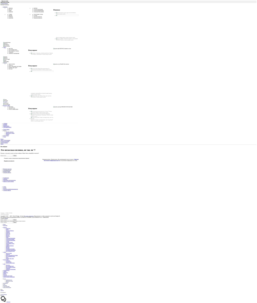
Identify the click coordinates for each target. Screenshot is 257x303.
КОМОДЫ (8, 232)
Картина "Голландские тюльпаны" (39, 115)
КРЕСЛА (7, 235)
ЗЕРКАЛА (8, 254)
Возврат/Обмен (6, 171)
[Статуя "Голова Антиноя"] (38, 111)
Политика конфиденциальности (10, 189)
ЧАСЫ (7, 257)
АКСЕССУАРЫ (9, 253)
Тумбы (10, 14)
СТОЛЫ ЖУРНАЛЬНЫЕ (10, 238)
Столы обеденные (38, 9)
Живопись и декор (10, 133)
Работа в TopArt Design (8, 181)
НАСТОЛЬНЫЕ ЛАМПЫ (10, 267)
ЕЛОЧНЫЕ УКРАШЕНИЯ (11, 250)
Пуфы (10, 10)
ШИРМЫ (7, 246)
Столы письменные (39, 10)
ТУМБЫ (7, 244)
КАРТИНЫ (8, 260)
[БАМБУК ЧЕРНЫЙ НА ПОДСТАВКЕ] (42, 71)
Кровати (11, 11)
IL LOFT (5, 102)
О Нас (4, 186)
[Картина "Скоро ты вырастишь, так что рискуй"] (42, 118)
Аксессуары (12, 64)
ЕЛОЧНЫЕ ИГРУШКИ (10, 248)
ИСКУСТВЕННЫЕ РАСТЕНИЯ (12, 255)
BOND (6, 218)
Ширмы (35, 8)
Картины (11, 106)
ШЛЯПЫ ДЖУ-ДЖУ (10, 258)
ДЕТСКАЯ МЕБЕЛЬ (10, 230)
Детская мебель (38, 16)
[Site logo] (4, 3)
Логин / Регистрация (7, 287)
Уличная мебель (38, 18)
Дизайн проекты (9, 132)
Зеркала (11, 65)
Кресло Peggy (59, 37)
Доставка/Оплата (7, 170)
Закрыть (2, 290)
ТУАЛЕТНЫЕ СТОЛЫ (10, 243)
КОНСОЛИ (8, 233)
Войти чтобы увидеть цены (69, 37)
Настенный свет (13, 49)
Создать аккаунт (4, 294)
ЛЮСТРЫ (8, 265)
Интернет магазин (7, 169)
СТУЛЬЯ (7, 241)
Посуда (10, 68)
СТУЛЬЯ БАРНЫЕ (9, 242)
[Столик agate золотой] (59, 12)
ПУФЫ (7, 237)
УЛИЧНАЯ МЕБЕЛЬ (10, 245)
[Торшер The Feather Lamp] (40, 53)
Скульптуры (12, 108)
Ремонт (7, 134)
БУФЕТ (7, 229)
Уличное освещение (14, 53)
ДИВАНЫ (8, 231)
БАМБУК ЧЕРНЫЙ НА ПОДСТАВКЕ (40, 93)
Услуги (4, 188)
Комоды (11, 16)
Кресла (10, 9)
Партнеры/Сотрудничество (9, 180)
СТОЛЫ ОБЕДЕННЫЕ (10, 239)
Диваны (11, 8)
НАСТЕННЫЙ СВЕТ (10, 266)
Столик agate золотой (68, 12)
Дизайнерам (6, 177)
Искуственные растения (15, 66)
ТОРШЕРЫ (8, 268)
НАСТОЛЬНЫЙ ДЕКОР (10, 251)
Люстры (11, 48)
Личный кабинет (7, 172)
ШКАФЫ (7, 247)
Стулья (35, 15)
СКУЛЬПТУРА (8, 261)
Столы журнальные (39, 11)
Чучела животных (13, 109)
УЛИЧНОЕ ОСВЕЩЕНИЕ (11, 269)
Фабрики (5, 179)
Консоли (11, 18)
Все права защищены (29, 216)
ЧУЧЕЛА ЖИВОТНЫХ (10, 262)
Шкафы (10, 15)
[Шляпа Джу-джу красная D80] (35, 95)
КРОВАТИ (8, 236)
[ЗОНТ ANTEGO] (65, 38)
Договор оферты (7, 190)
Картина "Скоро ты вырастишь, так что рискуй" (42, 119)
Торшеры (11, 52)
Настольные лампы (14, 51)
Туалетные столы (38, 14)
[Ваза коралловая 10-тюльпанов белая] (35, 68)
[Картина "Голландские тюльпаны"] (40, 113)
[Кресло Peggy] (67, 15)
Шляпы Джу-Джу (13, 67)
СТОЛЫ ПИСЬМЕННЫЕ (10, 240)
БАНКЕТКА (8, 228)
